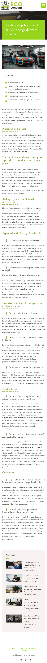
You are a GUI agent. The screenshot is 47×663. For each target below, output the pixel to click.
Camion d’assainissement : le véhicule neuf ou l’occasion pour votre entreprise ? (31, 605)
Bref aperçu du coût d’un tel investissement (23, 93)
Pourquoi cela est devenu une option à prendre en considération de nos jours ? (24, 87)
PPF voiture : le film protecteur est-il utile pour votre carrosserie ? (32, 578)
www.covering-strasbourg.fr (18, 193)
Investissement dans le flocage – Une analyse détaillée (23, 101)
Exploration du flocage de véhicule (20, 96)
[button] (43, 5)
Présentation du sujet (15, 83)
